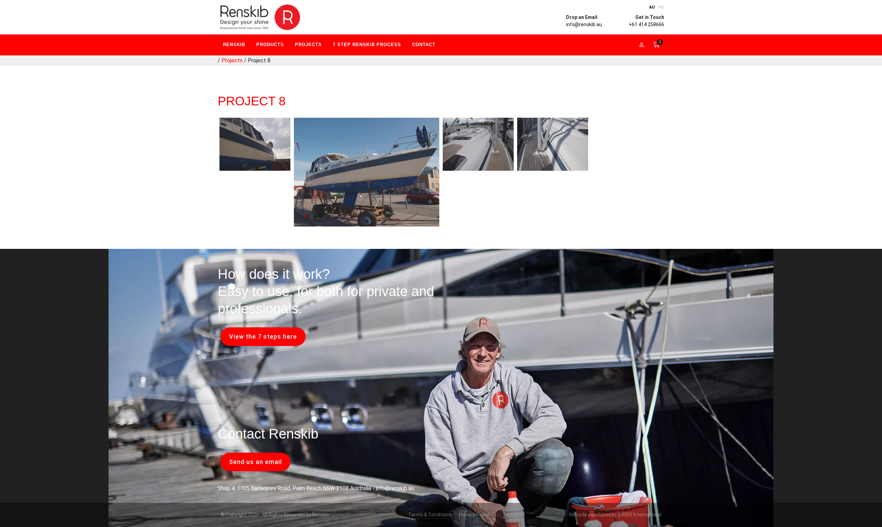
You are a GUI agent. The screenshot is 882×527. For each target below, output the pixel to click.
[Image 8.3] (366, 172)
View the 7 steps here (263, 336)
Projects (232, 60)
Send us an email (255, 461)
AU (652, 7)
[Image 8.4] (255, 144)
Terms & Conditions (430, 514)
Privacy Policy (474, 514)
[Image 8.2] (478, 144)
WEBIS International (640, 514)
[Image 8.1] (552, 144)
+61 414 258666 (646, 24)
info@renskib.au (584, 24)
